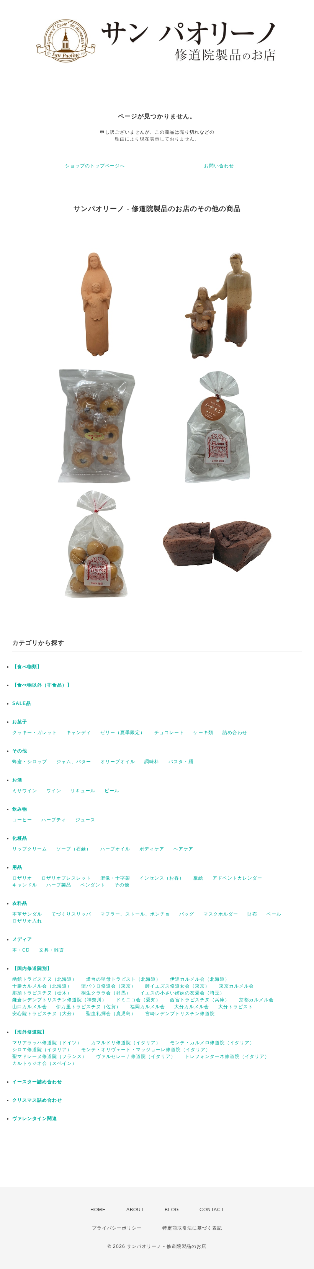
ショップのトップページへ (95, 165)
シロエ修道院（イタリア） (42, 1049)
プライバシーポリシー (117, 1228)
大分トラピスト (235, 1006)
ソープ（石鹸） (73, 849)
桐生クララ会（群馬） (106, 993)
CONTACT (212, 1209)
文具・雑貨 (51, 950)
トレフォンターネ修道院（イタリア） (227, 1056)
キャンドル (24, 885)
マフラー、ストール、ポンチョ (135, 914)
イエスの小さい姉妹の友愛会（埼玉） (182, 993)
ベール (274, 914)
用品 (17, 867)
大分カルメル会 (191, 1006)
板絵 (198, 878)
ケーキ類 (203, 732)
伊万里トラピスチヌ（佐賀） (88, 1006)
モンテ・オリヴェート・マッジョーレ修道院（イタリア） (146, 1049)
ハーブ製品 (58, 885)
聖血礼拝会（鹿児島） (111, 1013)
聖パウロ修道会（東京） (108, 986)
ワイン (53, 790)
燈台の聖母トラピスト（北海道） (123, 979)
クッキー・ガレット (34, 732)
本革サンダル (27, 914)
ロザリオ (22, 878)
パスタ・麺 (180, 761)
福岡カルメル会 (147, 1006)
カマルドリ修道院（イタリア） (126, 1042)
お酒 (17, 780)
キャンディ (78, 732)
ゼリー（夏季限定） (122, 732)
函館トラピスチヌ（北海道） (44, 979)
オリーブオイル (117, 761)
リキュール (82, 790)
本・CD (21, 950)
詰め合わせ (234, 732)
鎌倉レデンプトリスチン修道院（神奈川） (59, 999)
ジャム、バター (73, 761)
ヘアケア (183, 849)
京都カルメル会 (256, 999)
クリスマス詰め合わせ (37, 1100)
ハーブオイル (115, 849)
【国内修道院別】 (32, 968)
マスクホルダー (220, 914)
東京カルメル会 (236, 986)
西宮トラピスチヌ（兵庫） (200, 999)
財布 (252, 914)
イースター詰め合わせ (37, 1081)
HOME (98, 1209)
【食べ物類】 (27, 666)
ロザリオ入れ (27, 921)
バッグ (186, 914)
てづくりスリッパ (71, 914)
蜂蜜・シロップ (29, 761)
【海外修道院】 (29, 1032)
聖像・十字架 (115, 878)
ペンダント (92, 885)
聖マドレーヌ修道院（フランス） (49, 1056)
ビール (112, 790)
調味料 (151, 761)
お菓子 (19, 721)
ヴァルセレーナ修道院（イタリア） (136, 1056)
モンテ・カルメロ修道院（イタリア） (212, 1042)
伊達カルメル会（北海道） (200, 979)
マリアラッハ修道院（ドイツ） (47, 1042)
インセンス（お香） (161, 878)
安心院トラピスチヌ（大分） (44, 1013)
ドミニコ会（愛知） (138, 999)
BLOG (172, 1209)
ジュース (85, 820)
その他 (19, 751)
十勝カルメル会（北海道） (42, 986)
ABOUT (135, 1209)
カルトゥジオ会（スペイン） (44, 1063)
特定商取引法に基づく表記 (192, 1228)
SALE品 (21, 703)
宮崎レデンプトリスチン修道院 (180, 1013)
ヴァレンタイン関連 (34, 1118)
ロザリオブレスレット (66, 878)
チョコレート (169, 732)
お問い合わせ (219, 165)
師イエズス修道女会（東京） (177, 986)
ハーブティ (53, 820)
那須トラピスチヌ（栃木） (42, 993)
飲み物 (19, 809)
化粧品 (19, 838)
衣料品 (19, 903)
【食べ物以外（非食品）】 (42, 685)
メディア (22, 939)
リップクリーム (29, 849)
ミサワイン (24, 790)
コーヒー (22, 820)
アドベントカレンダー (237, 878)
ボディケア (151, 849)
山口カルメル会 (29, 1006)
